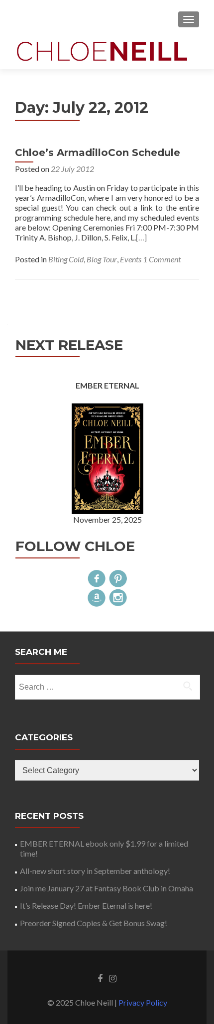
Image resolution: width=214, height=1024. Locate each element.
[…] (141, 237)
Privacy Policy (142, 1002)
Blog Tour (102, 259)
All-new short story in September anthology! (95, 870)
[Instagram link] (112, 977)
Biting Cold (66, 259)
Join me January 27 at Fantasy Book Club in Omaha (106, 888)
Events (130, 259)
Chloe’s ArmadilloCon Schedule (97, 152)
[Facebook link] (100, 977)
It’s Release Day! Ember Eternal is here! (86, 905)
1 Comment (162, 259)
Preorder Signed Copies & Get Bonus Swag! (93, 923)
